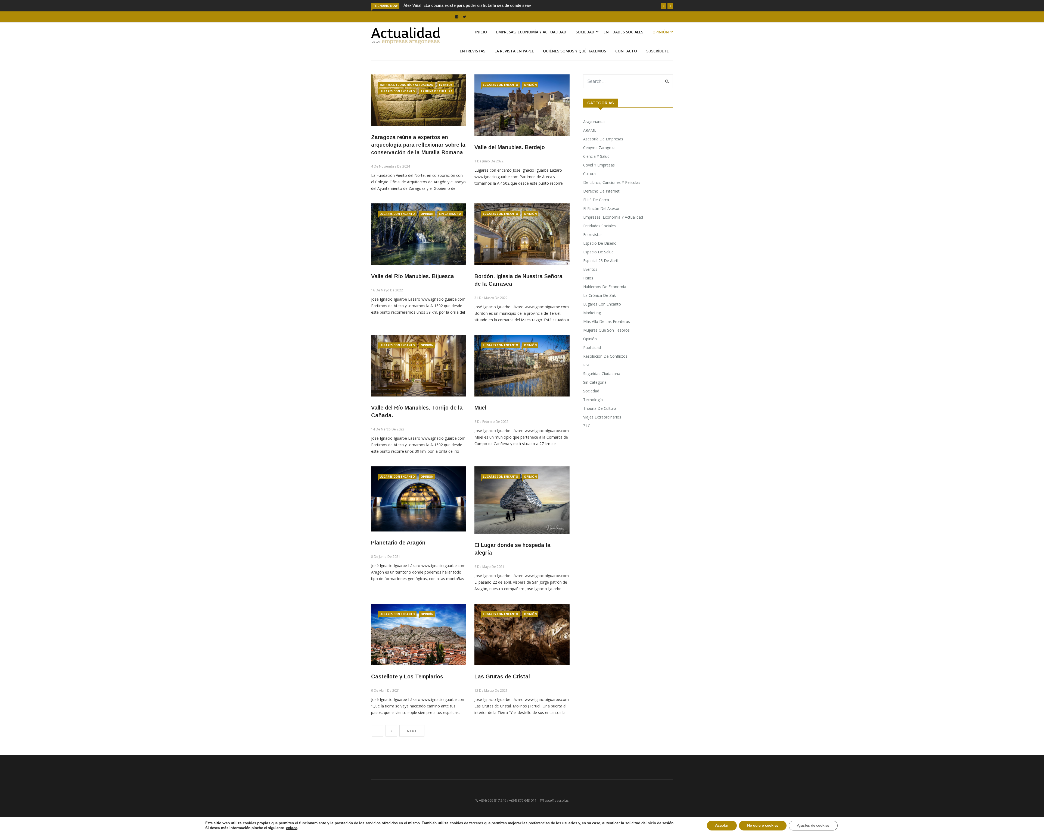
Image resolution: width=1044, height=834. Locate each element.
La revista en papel (514, 50)
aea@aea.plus (557, 800)
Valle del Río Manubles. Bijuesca (412, 276)
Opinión (660, 31)
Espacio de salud (598, 251)
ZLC (586, 425)
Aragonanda (594, 121)
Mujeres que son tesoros (606, 330)
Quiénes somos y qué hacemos (574, 50)
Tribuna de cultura (436, 91)
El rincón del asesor (601, 208)
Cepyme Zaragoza (599, 147)
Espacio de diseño (600, 243)
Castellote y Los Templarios (407, 676)
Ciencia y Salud (596, 156)
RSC (586, 364)
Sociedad (585, 31)
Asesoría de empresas (603, 138)
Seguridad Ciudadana (601, 373)
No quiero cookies (762, 825)
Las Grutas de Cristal (502, 676)
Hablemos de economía (604, 286)
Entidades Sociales (623, 31)
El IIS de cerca (596, 199)
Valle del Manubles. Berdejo (509, 147)
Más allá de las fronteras (606, 321)
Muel (480, 408)
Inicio (481, 31)
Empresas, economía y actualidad (531, 31)
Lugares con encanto (397, 91)
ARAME (589, 130)
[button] (663, 6)
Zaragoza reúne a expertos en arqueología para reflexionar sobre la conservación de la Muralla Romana (418, 144)
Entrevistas (472, 50)
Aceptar (722, 825)
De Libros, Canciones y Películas (611, 182)
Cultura (589, 173)
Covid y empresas (599, 165)
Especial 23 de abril (600, 260)
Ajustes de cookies (813, 825)
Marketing (592, 312)
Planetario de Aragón (398, 543)
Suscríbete (657, 50)
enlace (291, 828)
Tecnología (593, 399)
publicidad (592, 347)
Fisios (588, 278)
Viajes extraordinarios (602, 417)
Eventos (445, 85)
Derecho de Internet (601, 191)
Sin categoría (450, 214)
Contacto (626, 50)
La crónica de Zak (599, 295)
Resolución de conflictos (605, 356)
